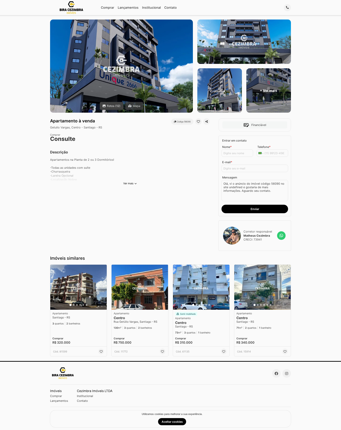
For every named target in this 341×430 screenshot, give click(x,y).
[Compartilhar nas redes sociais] (206, 121)
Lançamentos (128, 7)
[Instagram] (286, 373)
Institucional (151, 7)
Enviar (255, 209)
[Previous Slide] (54, 287)
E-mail (227, 162)
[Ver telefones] (287, 7)
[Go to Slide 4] (80, 305)
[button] (78, 287)
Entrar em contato (234, 140)
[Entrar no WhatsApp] (281, 235)
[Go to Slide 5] (83, 305)
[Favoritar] (198, 121)
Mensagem (229, 177)
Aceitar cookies (172, 421)
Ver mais (128, 183)
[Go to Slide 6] (86, 305)
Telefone (263, 147)
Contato (170, 7)
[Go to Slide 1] (70, 305)
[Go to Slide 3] (77, 305)
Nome (227, 147)
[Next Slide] (103, 287)
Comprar (107, 7)
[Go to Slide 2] (74, 305)
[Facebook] (276, 373)
